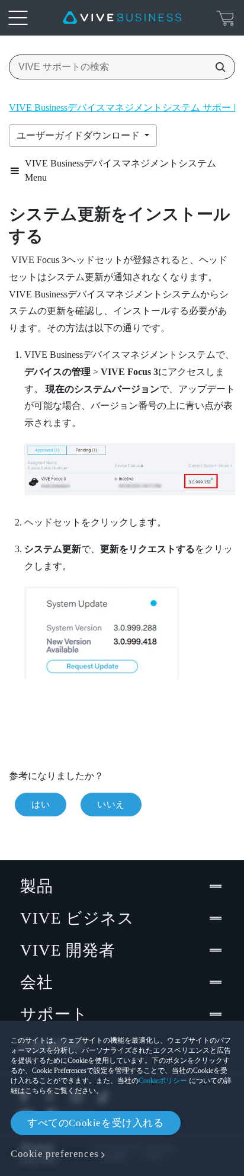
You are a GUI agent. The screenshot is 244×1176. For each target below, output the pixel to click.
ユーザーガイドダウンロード (79, 135)
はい (40, 804)
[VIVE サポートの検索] (217, 67)
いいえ (111, 804)
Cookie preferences (55, 1153)
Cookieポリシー (163, 1080)
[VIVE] (122, 18)
